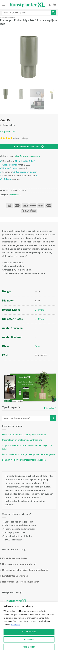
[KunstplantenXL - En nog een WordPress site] (27, 4)
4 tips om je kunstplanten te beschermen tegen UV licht (27, 447)
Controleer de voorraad (26, 147)
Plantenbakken (7, 17)
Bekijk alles (49, 408)
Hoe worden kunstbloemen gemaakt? (20, 582)
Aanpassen (29, 639)
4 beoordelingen (21, 138)
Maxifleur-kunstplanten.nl (27, 156)
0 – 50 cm (39, 310)
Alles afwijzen (29, 647)
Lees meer (15, 625)
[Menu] (3, 4)
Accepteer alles (29, 632)
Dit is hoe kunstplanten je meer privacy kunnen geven (28, 454)
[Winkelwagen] (54, 5)
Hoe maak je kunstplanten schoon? (19, 564)
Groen (37, 346)
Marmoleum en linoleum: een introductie (22, 440)
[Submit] (53, 12)
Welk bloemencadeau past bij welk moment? (24, 435)
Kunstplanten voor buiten (14, 558)
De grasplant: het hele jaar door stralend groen (25, 570)
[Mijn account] (49, 5)
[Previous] (3, 57)
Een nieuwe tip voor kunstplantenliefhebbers (24, 460)
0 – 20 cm (39, 319)
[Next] (54, 57)
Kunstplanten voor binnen (15, 576)
